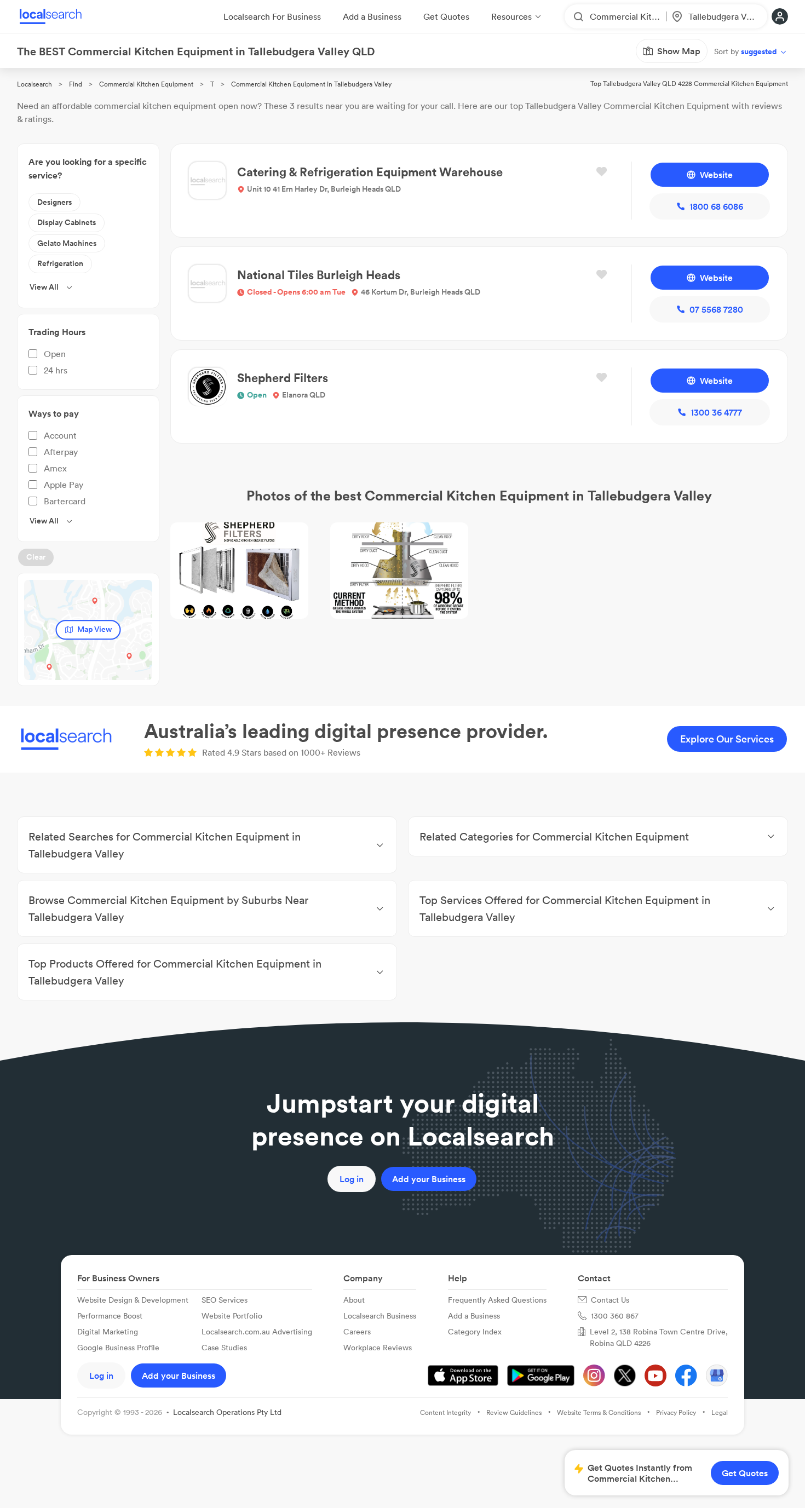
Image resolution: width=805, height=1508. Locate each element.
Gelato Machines (66, 243)
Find (75, 84)
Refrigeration (60, 263)
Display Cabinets (66, 222)
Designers (54, 202)
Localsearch (34, 84)
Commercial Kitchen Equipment (146, 84)
